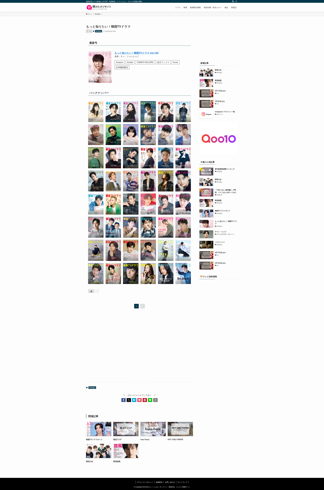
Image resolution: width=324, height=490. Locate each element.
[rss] (233, 1)
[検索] (236, 1)
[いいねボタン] (91, 291)
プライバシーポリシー (145, 482)
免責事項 (159, 482)
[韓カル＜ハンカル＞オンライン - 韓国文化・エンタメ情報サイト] (98, 7)
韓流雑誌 (98, 31)
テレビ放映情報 (210, 276)
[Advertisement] (139, 346)
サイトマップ (182, 482)
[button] (123, 400)
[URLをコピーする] (155, 400)
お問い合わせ (170, 482)
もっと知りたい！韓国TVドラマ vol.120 (137, 53)
